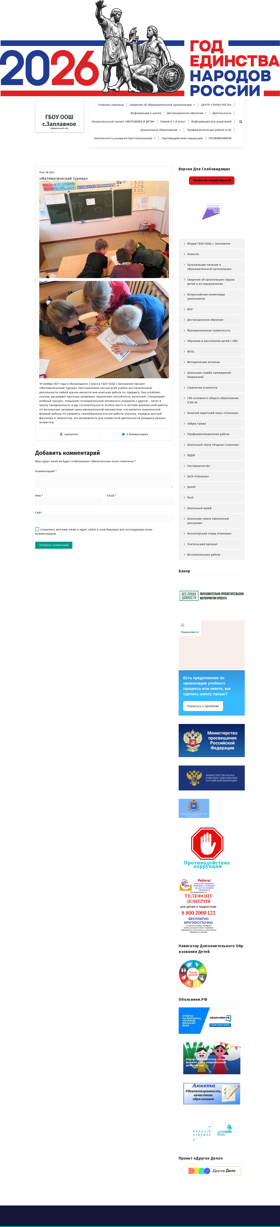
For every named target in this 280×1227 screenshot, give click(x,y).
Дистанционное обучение (185, 113)
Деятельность (222, 113)
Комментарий (46, 471)
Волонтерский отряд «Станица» (209, 533)
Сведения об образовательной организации (161, 104)
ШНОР (191, 487)
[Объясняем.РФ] (212, 1020)
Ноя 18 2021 (46, 172)
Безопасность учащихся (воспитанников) (123, 138)
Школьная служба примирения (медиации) (209, 375)
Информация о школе (145, 113)
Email (111, 495)
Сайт (38, 512)
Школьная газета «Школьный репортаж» (208, 521)
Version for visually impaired (211, 180)
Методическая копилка (203, 362)
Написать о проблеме (203, 706)
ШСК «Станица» (198, 476)
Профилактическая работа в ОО (209, 130)
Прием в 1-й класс (173, 121)
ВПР (190, 309)
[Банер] (212, 595)
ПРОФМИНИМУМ (220, 138)
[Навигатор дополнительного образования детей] (212, 974)
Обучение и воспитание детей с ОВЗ (212, 341)
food (190, 497)
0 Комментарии (137, 434)
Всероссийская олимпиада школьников (206, 297)
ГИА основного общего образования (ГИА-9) (213, 400)
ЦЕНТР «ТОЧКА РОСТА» (216, 104)
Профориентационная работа (208, 434)
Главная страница (111, 104)
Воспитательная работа (203, 554)
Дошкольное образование (159, 130)
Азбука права (196, 423)
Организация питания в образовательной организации (209, 267)
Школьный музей (199, 508)
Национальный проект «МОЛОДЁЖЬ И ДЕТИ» (123, 121)
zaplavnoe (71, 434)
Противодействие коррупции (182, 138)
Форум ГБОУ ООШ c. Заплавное (208, 243)
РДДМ (191, 455)
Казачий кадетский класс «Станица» (212, 413)
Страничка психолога (202, 387)
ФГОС (190, 351)
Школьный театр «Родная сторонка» (213, 444)
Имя (39, 495)
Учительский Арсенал (202, 544)
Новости (193, 254)
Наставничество (198, 466)
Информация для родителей (211, 121)
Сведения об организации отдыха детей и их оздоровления (211, 282)
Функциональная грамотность (208, 330)
